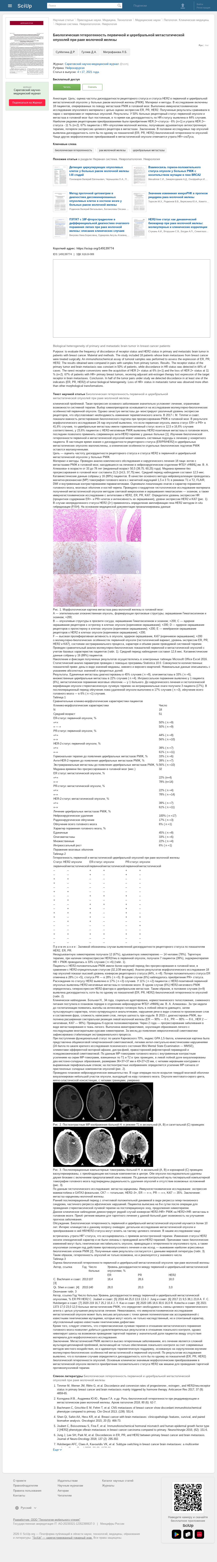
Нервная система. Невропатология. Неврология (86, 24)
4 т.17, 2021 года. (88, 72)
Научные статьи (63, 20)
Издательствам (68, 1480)
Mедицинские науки (147, 20)
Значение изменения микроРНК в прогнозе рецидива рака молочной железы (178, 195)
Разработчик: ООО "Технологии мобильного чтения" (46, 1519)
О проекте (19, 1480)
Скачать (92, 87)
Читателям (65, 1495)
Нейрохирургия (75, 68)
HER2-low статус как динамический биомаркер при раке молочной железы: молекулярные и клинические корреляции (177, 223)
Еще (56, 1449)
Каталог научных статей (117, 1480)
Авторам (63, 1490)
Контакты (19, 1495)
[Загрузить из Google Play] (176, 1534)
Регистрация (203, 7)
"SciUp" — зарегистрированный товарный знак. (62, 1537)
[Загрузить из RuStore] (188, 1534)
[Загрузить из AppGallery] (199, 1534)
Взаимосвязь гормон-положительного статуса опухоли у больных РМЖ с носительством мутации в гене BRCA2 (174, 171)
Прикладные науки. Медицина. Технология (104, 20)
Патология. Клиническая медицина (186, 20)
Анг (207, 45)
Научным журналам (70, 1485)
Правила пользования (27, 1490)
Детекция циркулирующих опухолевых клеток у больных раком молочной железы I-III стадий (99, 171)
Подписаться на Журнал (27, 102)
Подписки (140, 5)
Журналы (108, 1485)
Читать (67, 87)
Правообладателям (25, 1485)
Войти (200, 4)
